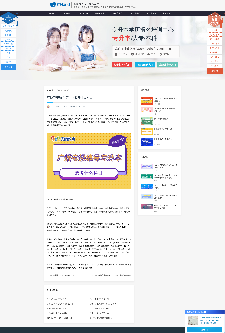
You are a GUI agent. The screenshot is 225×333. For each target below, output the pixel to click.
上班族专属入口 (167, 64)
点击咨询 (215, 71)
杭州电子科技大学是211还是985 (65, 275)
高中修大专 (214, 48)
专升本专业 (151, 13)
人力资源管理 (8, 26)
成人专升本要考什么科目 (99, 308)
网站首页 (53, 13)
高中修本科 (214, 35)
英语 (8, 57)
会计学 (8, 49)
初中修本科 (214, 39)
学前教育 (8, 40)
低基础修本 (214, 44)
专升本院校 (135, 13)
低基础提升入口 (145, 64)
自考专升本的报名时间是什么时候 (60, 304)
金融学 (8, 62)
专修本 (215, 30)
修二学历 (214, 66)
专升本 (57, 90)
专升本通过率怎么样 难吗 (57, 313)
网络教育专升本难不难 (163, 129)
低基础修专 (214, 57)
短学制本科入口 (122, 64)
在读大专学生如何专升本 (99, 313)
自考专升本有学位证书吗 (99, 299)
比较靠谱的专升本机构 (163, 139)
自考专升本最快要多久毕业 (57, 299)
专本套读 (214, 61)
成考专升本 (100, 13)
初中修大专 (214, 52)
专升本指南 (84, 13)
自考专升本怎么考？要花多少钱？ (103, 304)
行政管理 (8, 31)
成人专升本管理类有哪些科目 (101, 318)
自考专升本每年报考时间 (56, 308)
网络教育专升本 (117, 13)
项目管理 (8, 35)
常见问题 (166, 13)
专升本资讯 (68, 13)
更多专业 (8, 67)
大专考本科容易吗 (161, 119)
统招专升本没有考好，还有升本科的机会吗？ (114, 275)
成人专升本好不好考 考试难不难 (59, 318)
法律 (8, 53)
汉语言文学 (8, 44)
